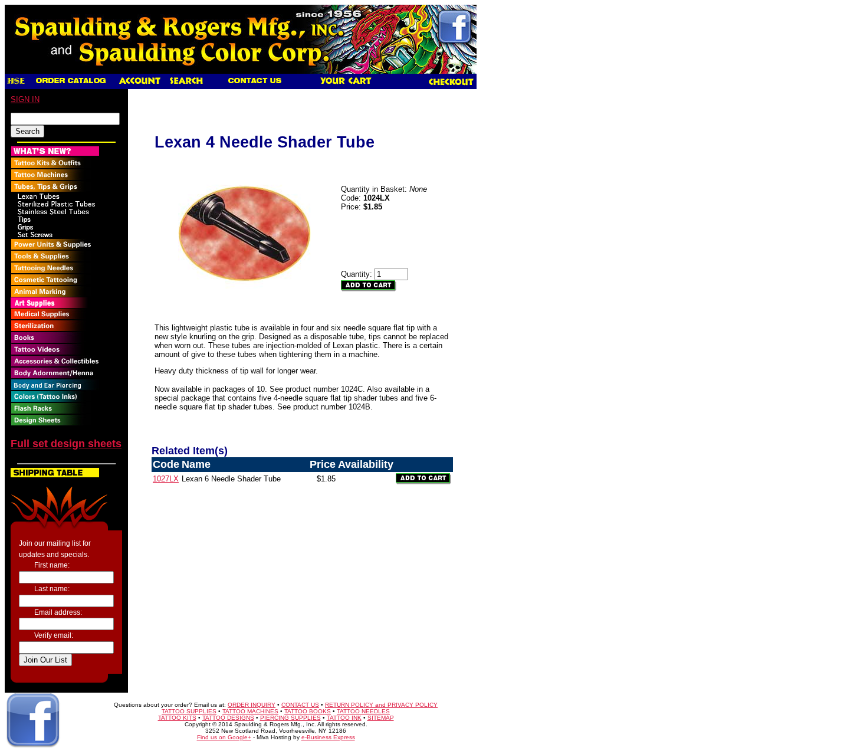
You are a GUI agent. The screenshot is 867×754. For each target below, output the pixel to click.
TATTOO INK (344, 717)
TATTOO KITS (177, 717)
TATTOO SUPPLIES (189, 711)
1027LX (166, 478)
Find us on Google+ (224, 737)
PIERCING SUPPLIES (290, 717)
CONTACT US (300, 704)
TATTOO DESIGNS (228, 717)
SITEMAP (380, 717)
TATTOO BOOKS (307, 711)
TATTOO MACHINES (250, 711)
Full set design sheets (66, 444)
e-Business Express (328, 737)
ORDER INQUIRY (251, 704)
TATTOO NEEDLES (363, 711)
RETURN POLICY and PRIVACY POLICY (381, 704)
